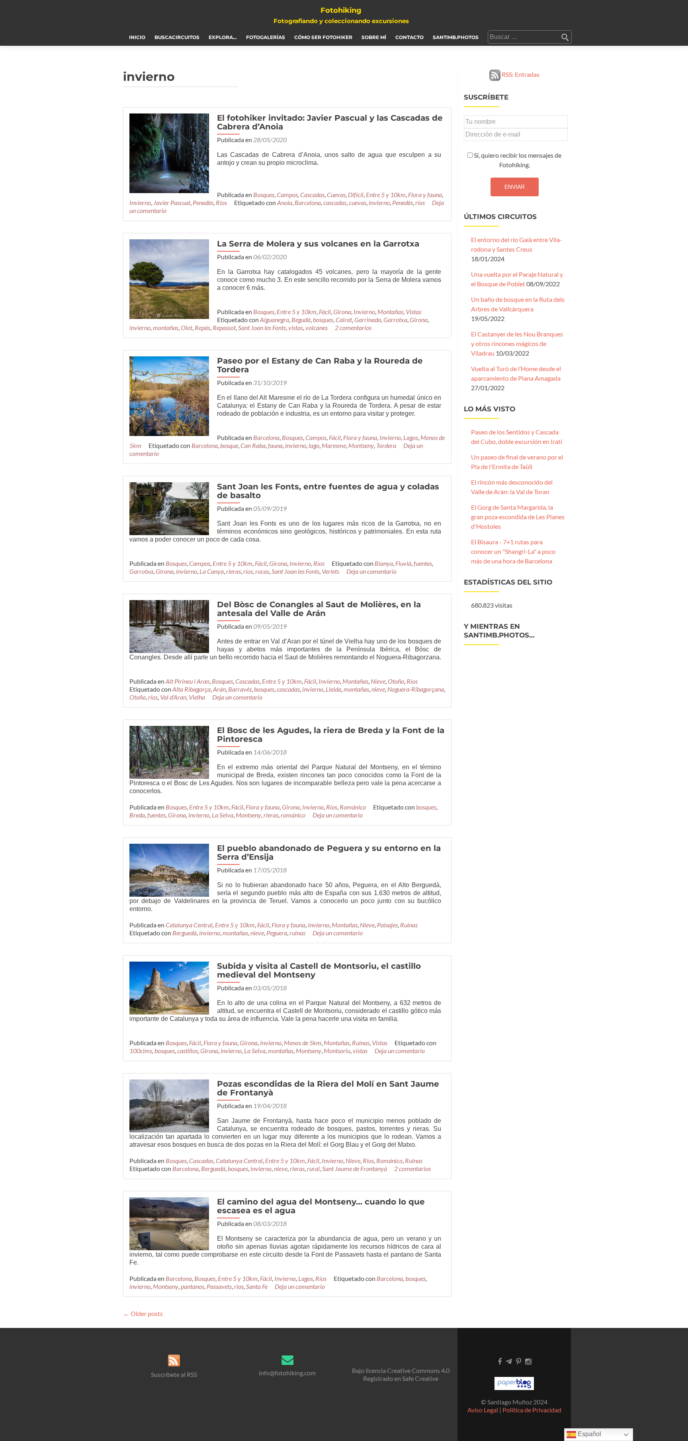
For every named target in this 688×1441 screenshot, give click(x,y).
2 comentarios (353, 327)
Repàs (202, 327)
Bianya (384, 563)
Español (588, 1434)
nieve (378, 689)
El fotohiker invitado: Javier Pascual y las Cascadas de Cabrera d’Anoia (330, 122)
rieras (233, 571)
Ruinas (409, 925)
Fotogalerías (265, 37)
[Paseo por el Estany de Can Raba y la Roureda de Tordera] (169, 395)
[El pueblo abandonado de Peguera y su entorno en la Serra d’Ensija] (169, 869)
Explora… (223, 37)
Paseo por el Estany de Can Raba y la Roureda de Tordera (320, 365)
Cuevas (336, 194)
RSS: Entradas (519, 74)
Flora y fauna (425, 194)
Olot (186, 327)
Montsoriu (337, 1050)
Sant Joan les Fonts (262, 327)
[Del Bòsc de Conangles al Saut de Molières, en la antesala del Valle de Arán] (169, 626)
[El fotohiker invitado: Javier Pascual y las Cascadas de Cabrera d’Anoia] (169, 152)
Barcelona (308, 202)
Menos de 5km (302, 1042)
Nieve (378, 681)
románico (293, 815)
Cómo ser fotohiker (323, 37)
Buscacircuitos (176, 37)
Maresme (334, 445)
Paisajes (387, 925)
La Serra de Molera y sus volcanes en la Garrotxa (318, 243)
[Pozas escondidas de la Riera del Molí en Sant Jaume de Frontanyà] (169, 1105)
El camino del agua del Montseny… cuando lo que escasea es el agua (321, 1206)
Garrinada (367, 319)
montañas (165, 327)
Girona (342, 311)
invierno (379, 202)
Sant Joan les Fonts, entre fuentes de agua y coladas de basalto (328, 491)
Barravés (240, 689)
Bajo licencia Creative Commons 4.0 (401, 1370)
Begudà (301, 319)
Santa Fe (257, 1286)
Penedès (203, 202)
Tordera (386, 445)
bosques (323, 319)
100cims (140, 1050)
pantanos (192, 1286)
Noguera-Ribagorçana (415, 689)
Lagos (410, 437)
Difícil (356, 194)
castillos (187, 1050)
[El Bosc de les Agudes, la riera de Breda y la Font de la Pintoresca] (169, 751)
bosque (229, 445)
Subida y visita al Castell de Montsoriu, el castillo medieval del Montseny (319, 970)
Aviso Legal (482, 1410)
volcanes (316, 327)
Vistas (413, 311)
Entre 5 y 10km (386, 194)
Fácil (325, 311)
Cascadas (312, 194)
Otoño (396, 681)
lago (314, 445)
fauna (275, 445)
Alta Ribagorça (191, 689)
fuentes (423, 563)
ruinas (297, 933)
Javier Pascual (171, 202)
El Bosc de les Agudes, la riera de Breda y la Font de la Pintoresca (330, 734)
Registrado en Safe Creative (400, 1378)
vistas (295, 327)
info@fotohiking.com (287, 1372)
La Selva (222, 815)
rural (313, 1168)
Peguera (276, 933)
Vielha (197, 697)
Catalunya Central (189, 925)
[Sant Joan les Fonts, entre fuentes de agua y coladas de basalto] (169, 508)
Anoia (284, 202)
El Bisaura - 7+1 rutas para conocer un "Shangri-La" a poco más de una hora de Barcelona (513, 551)
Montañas (390, 311)
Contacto (409, 37)
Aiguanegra (274, 319)
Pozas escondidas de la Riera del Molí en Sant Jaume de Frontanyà (328, 1088)
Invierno (140, 202)
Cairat (344, 319)
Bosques (263, 194)
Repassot (224, 327)
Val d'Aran (173, 697)
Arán (219, 689)
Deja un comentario (371, 571)
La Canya (211, 571)
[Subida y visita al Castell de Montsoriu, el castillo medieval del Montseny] (169, 987)
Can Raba (253, 445)
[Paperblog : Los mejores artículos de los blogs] (514, 1382)
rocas (262, 571)
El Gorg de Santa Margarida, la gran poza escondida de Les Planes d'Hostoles (518, 516)
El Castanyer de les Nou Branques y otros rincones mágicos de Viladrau (517, 343)
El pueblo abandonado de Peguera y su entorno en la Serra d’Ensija (329, 852)
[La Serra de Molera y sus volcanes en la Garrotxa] (169, 278)
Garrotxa (395, 319)
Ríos (221, 202)
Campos (287, 194)
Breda (137, 815)
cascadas (334, 202)
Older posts (143, 1313)
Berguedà (184, 933)
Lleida (333, 689)
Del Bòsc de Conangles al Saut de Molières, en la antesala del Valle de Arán (319, 609)
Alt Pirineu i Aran (187, 681)
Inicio (137, 37)
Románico (353, 807)
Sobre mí (374, 37)
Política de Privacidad (531, 1410)
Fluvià (403, 563)
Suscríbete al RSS (174, 1374)
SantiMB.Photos (456, 37)
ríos (420, 202)
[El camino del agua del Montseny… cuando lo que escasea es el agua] (169, 1222)
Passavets (219, 1286)
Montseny (361, 445)
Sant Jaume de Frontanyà (354, 1168)
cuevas (357, 202)
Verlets (330, 571)
